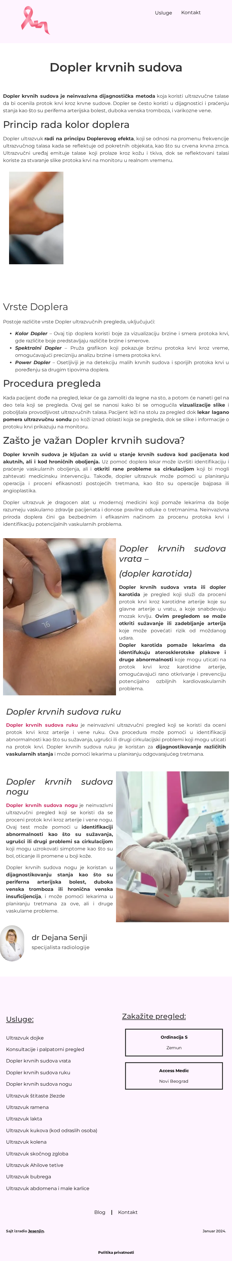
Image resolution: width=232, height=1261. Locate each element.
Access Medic (174, 1070)
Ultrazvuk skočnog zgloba (37, 1154)
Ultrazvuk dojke (25, 1038)
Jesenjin (36, 1231)
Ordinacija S (174, 1037)
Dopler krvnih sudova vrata (38, 1061)
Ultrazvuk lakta (24, 1119)
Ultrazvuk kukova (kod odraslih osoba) (51, 1130)
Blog (99, 1212)
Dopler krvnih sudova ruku (38, 1072)
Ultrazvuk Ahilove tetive (34, 1165)
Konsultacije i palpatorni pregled (45, 1049)
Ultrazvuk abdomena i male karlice (47, 1188)
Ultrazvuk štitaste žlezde (35, 1096)
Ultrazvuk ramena (27, 1107)
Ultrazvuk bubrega (28, 1177)
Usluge (163, 13)
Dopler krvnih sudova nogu (39, 1084)
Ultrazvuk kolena (26, 1142)
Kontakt (191, 12)
